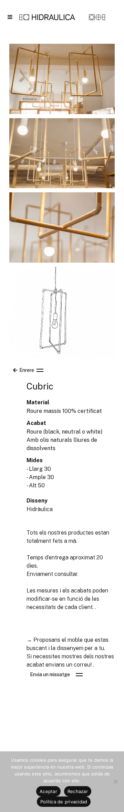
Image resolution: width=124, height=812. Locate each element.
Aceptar (48, 791)
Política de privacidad (63, 801)
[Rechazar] (115, 781)
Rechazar (78, 791)
